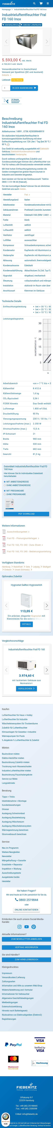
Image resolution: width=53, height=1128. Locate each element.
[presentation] (6, 41)
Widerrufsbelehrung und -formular (17, 990)
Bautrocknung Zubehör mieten (15, 762)
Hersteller (6, 881)
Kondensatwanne (28, 151)
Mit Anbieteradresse (17, 482)
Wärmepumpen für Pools (13, 736)
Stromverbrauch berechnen (14, 834)
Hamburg (6, 567)
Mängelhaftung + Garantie (14, 860)
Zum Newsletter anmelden (26, 939)
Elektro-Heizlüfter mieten (13, 758)
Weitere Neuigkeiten (11, 852)
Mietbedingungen (10, 1002)
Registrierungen (9, 1019)
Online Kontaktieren (26, 910)
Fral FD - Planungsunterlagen (22, 538)
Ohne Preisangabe (16, 494)
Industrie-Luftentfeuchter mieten (16, 770)
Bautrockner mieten (11, 754)
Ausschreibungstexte (11, 873)
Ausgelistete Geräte (10, 877)
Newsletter (6, 856)
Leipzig (36, 567)
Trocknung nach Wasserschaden (17, 766)
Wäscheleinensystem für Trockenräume (20, 723)
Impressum (7, 973)
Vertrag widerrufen (26, 947)
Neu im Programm (10, 848)
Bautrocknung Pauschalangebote (17, 774)
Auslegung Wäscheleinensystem (16, 826)
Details (6, 75)
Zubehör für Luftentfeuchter (14, 728)
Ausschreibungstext (17, 532)
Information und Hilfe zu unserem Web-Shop (22, 985)
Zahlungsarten (8, 981)
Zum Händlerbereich (26, 959)
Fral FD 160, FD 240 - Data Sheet (24, 545)
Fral (26, 194)
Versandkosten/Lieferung (13, 977)
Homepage (6, 10)
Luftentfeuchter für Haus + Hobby (17, 715)
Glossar (5, 809)
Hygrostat (36, 616)
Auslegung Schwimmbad (13, 813)
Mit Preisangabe (15, 491)
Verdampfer (21, 154)
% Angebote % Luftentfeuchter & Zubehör (20, 740)
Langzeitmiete (8, 783)
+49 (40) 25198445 (28, 1106)
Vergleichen (25, 688)
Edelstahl (44, 148)
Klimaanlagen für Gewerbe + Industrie (19, 732)
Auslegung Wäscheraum (13, 822)
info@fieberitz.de (30, 1114)
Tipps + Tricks (8, 797)
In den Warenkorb (22, 88)
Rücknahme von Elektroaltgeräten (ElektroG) (22, 1015)
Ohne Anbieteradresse (18, 485)
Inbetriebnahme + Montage (14, 801)
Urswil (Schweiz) (22, 570)
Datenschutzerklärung (12, 1006)
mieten (22, 189)
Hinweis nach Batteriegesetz (15, 1010)
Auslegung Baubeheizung (13, 817)
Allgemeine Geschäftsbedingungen (18, 998)
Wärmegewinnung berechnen (15, 830)
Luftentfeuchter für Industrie (14, 719)
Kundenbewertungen (11, 805)
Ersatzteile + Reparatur (12, 864)
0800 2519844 (28, 900)
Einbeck (8, 570)
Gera (28, 567)
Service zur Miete (9, 779)
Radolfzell (18, 567)
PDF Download (26, 514)
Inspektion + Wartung (11, 869)
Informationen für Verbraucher (15, 994)
